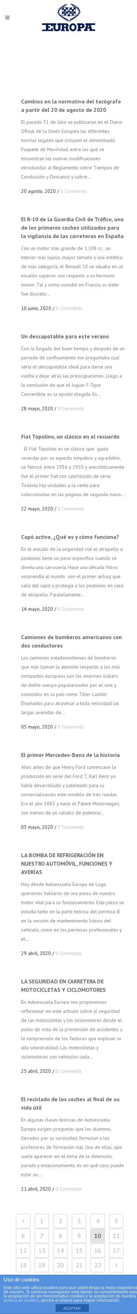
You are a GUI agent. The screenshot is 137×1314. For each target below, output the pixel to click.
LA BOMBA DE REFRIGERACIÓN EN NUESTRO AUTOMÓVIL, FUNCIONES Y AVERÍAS (66, 863)
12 (23, 1250)
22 (97, 1265)
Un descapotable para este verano (65, 336)
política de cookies (21, 1300)
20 (60, 1265)
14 (60, 1250)
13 (41, 1250)
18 (23, 1265)
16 (97, 1250)
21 (79, 1265)
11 (116, 1236)
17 (116, 1250)
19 (41, 1265)
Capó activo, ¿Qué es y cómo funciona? (70, 536)
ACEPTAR (72, 1308)
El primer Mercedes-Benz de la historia (70, 754)
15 (79, 1250)
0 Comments (73, 191)
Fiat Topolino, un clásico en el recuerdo (70, 436)
